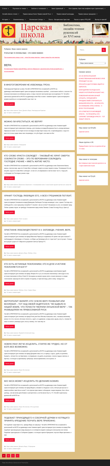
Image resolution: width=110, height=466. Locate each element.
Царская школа (84, 132)
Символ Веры (32, 290)
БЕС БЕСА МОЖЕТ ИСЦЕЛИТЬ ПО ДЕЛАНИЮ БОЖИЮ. (31, 381)
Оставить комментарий (13, 112)
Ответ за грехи (23, 219)
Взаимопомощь (18, 19)
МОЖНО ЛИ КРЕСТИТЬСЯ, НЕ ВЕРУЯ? (23, 121)
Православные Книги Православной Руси (37, 14)
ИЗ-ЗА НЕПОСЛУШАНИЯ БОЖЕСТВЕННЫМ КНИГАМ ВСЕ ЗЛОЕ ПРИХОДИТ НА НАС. (92, 78)
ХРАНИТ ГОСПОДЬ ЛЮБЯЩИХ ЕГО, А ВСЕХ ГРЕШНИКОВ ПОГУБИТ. (38, 195)
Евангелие (22, 184)
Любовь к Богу (32, 253)
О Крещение (22, 144)
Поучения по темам (19, 8)
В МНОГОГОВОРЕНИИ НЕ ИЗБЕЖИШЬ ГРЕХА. (27, 85)
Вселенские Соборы (36, 19)
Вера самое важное (12, 110)
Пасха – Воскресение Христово (59, 19)
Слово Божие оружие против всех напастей (58, 184)
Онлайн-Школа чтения (9, 14)
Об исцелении (34, 407)
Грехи (20, 110)
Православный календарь (65, 14)
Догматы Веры (27, 110)
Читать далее (9, 104)
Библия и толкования (38, 8)
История (5, 19)
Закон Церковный (57, 8)
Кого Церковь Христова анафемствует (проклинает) (86, 8)
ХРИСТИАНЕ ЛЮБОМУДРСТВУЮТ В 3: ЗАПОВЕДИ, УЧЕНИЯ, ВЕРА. (37, 230)
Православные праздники (87, 14)
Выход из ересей (100, 19)
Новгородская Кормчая (38, 110)
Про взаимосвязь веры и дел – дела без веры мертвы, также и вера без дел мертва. (32, 57)
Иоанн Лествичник (24, 370)
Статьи (4, 8)
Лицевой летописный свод (26, 333)
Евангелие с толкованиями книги (35, 184)
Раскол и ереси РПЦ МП (82, 19)
